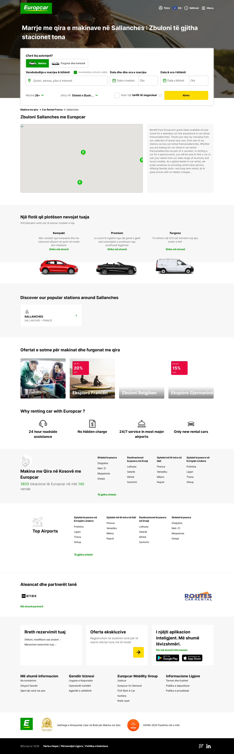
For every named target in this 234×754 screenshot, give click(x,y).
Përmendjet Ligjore (72, 746)
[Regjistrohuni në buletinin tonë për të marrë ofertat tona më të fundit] (138, 652)
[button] (83, 152)
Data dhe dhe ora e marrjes (128, 72)
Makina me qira (29, 109)
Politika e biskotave (96, 746)
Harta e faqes (51, 746)
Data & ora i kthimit (173, 72)
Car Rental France (52, 109)
